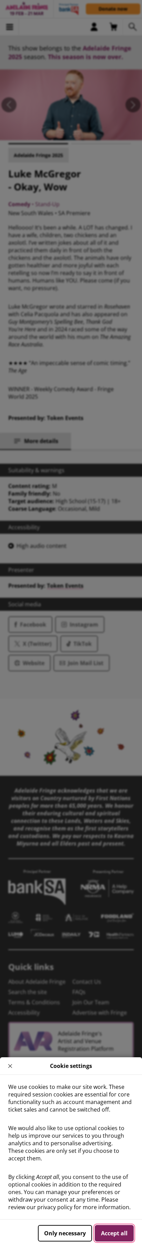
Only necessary (65, 1233)
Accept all (114, 1233)
